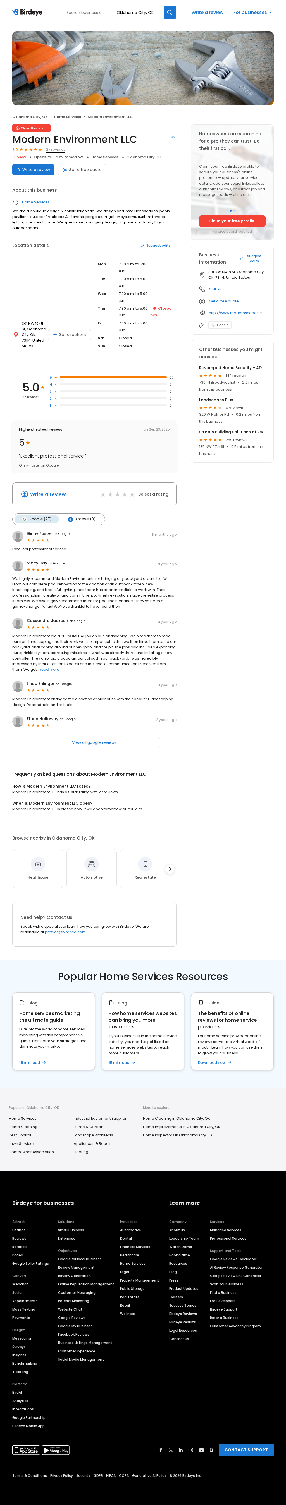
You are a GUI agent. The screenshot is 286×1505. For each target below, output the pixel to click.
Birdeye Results (182, 1322)
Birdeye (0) (85, 519)
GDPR (98, 1475)
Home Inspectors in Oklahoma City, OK (178, 1135)
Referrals (19, 1246)
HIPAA (111, 1475)
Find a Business (223, 1292)
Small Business (71, 1230)
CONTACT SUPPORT (246, 1450)
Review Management (76, 1267)
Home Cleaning (23, 1126)
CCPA (124, 1475)
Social (17, 1292)
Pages (17, 1255)
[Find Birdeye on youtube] (201, 1450)
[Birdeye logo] (28, 12)
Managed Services (225, 1230)
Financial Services (135, 1246)
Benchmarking (24, 1363)
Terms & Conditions (29, 1475)
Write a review (207, 12)
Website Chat (70, 1309)
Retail (125, 1305)
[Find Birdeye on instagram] (191, 1450)
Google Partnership (29, 1417)
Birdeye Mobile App (28, 1426)
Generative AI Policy (149, 1475)
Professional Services (228, 1238)
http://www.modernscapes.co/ (237, 313)
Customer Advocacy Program (235, 1326)
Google (222, 325)
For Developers (222, 1301)
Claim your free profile (231, 221)
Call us (215, 289)
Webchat (20, 1284)
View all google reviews (94, 742)
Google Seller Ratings (30, 1263)
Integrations (23, 1409)
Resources (178, 1263)
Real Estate (130, 1297)
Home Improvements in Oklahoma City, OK (181, 1126)
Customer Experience (76, 1351)
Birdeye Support (223, 1309)
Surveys (19, 1346)
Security (83, 1475)
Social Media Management (81, 1359)
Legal (124, 1272)
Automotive (130, 1230)
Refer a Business (224, 1317)
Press (173, 1280)
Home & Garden (88, 1126)
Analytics (20, 1400)
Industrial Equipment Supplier (100, 1118)
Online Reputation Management (86, 1284)
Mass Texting (23, 1309)
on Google (61, 534)
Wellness (128, 1313)
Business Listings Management (85, 1342)
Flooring (81, 1152)
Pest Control (20, 1135)
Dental (126, 1238)
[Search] (170, 12)
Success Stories (182, 1305)
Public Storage (132, 1288)
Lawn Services (22, 1143)
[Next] (170, 869)
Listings (18, 1230)
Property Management (139, 1280)
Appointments (25, 1301)
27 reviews (55, 149)
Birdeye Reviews (183, 1313)
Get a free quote (85, 169)
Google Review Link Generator (235, 1275)
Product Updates (183, 1288)
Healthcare (129, 1255)
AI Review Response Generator (236, 1267)
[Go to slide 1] (231, 211)
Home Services (67, 116)
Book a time (179, 1255)
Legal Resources (183, 1330)
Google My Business (75, 1326)
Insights (19, 1355)
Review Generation (74, 1275)
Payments (21, 1317)
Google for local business (80, 1259)
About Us (177, 1230)
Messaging (21, 1338)
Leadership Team (184, 1238)
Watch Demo (180, 1246)
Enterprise (66, 1238)
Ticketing (20, 1371)
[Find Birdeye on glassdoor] (211, 1450)
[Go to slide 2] (234, 210)
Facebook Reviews (73, 1334)
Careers (176, 1297)
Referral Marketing (73, 1301)
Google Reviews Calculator (233, 1259)
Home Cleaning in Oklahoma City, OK (176, 1118)
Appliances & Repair (92, 1143)
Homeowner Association (31, 1152)
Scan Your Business (226, 1284)
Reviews (19, 1238)
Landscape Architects (93, 1135)
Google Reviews (71, 1317)
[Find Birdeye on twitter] (171, 1450)
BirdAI (17, 1392)
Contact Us (179, 1338)
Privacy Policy (61, 1475)
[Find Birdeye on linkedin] (180, 1450)
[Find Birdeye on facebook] (161, 1450)
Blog (173, 1272)
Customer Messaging (77, 1292)
